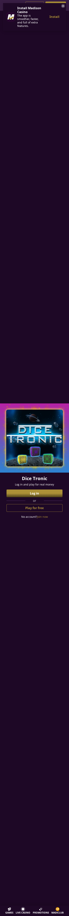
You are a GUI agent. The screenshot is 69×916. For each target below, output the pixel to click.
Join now (42, 517)
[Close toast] (62, 6)
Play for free (34, 508)
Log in (34, 493)
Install (54, 17)
